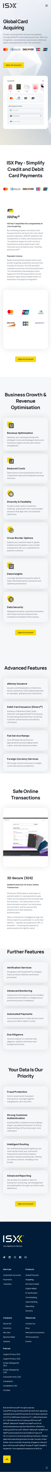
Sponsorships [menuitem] (9, 1337)
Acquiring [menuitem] (30, 1279)
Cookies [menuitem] (6, 1390)
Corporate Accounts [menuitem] (12, 1275)
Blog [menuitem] (27, 1328)
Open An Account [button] (13, 65)
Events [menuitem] (29, 1341)
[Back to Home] (10, 5)
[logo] (13, 1238)
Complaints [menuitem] (8, 1381)
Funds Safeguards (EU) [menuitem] (11, 1364)
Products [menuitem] (30, 1269)
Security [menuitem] (29, 1310)
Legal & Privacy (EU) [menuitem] (11, 1354)
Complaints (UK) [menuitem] (10, 1385)
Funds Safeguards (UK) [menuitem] (11, 1371)
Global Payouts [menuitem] (32, 1275)
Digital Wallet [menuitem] (31, 1288)
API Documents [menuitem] (32, 1337)
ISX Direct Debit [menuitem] (32, 1284)
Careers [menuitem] (6, 1341)
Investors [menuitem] (7, 1328)
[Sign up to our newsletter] (25, 1257)
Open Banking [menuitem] (31, 1302)
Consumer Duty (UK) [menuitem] (12, 1377)
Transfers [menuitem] (7, 1284)
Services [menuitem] (7, 1269)
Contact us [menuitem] (30, 1323)
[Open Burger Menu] (46, 5)
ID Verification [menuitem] (32, 1293)
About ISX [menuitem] (7, 1323)
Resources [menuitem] (30, 1318)
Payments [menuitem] (7, 1279)
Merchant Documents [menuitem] (35, 1332)
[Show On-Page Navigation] (47, 1468)
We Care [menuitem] (6, 1332)
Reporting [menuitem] (30, 1306)
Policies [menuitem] (6, 1349)
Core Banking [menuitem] (31, 1297)
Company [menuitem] (7, 1318)
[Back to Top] (7, 1459)
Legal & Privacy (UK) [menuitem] (11, 1358)
